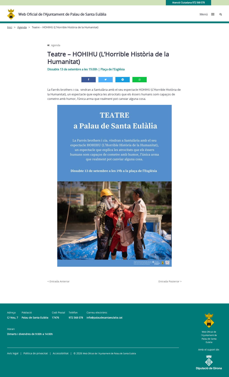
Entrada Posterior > (170, 281)
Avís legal (12, 353)
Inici (9, 27)
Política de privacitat (35, 353)
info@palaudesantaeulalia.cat (104, 317)
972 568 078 (76, 317)
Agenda (22, 27)
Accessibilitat (61, 353)
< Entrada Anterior (58, 281)
